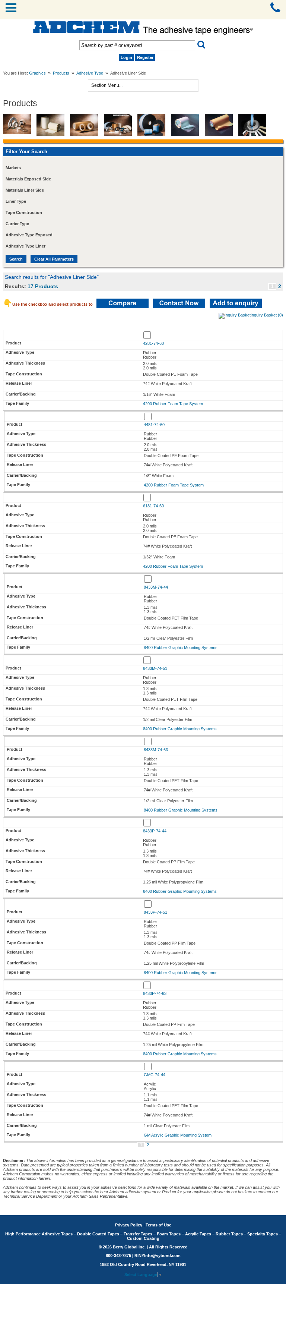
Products (61, 73)
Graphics (37, 73)
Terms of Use (158, 1225)
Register (145, 57)
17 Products (43, 286)
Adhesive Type (89, 73)
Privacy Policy (128, 1225)
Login (126, 57)
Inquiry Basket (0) (267, 315)
